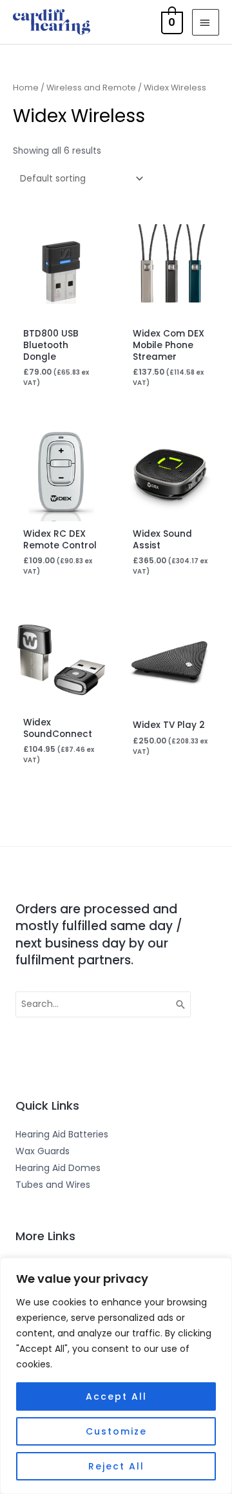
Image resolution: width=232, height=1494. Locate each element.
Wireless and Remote (91, 87)
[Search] (181, 1004)
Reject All (116, 1466)
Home (26, 87)
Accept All (116, 1396)
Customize (116, 1431)
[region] (116, 1376)
